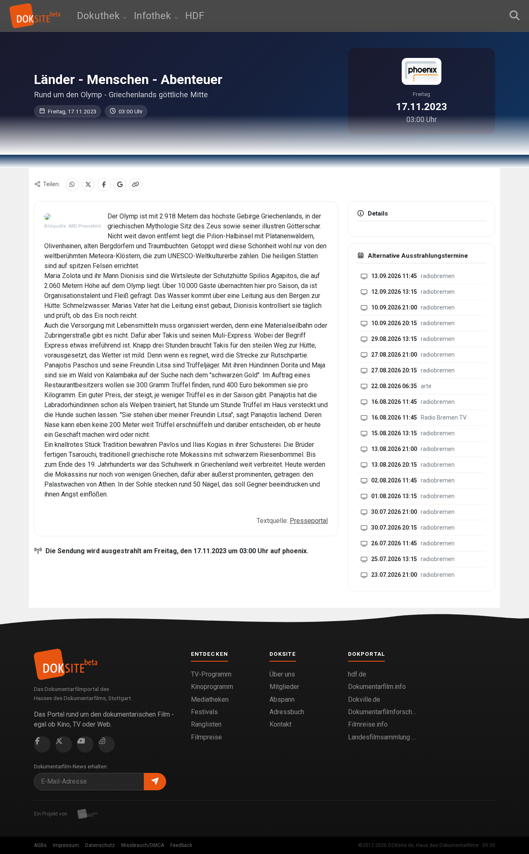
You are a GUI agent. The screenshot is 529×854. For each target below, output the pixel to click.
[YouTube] (85, 744)
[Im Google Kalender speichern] (119, 184)
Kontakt (280, 724)
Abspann (282, 699)
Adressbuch (286, 712)
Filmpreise (206, 737)
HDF (194, 16)
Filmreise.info (368, 724)
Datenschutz (100, 845)
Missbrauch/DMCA (142, 845)
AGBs (40, 845)
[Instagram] (106, 744)
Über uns (282, 674)
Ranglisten (206, 724)
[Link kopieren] (135, 184)
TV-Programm (211, 674)
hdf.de (357, 674)
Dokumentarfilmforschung (382, 712)
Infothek (154, 16)
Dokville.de (364, 699)
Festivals (204, 712)
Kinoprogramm (212, 687)
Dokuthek (99, 16)
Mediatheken (210, 699)
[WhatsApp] (72, 184)
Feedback (181, 845)
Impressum (66, 845)
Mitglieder (284, 687)
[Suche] (514, 15)
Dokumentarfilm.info (377, 687)
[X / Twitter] (88, 184)
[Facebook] (104, 184)
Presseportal (309, 521)
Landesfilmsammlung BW (382, 737)
